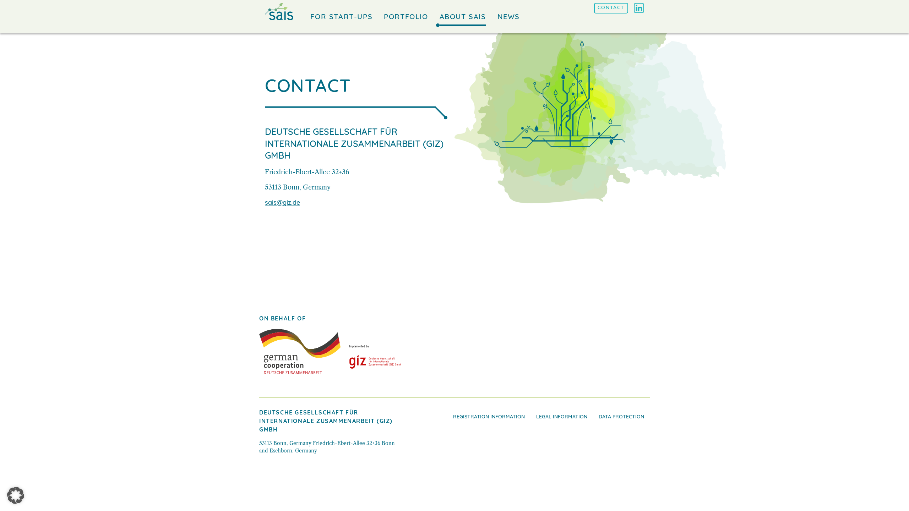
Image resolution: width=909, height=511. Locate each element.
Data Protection (621, 417)
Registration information (489, 417)
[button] (15, 495)
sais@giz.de (282, 203)
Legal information (561, 417)
